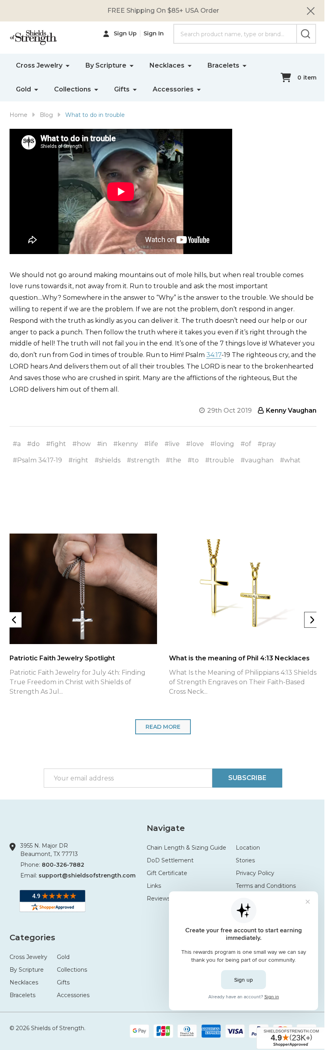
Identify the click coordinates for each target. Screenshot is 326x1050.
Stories (245, 860)
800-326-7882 (63, 864)
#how (81, 444)
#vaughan (257, 460)
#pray (267, 444)
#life (151, 444)
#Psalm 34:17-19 (37, 460)
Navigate (166, 828)
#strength (143, 460)
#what (290, 460)
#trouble (219, 460)
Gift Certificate (167, 873)
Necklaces (166, 65)
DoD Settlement (170, 860)
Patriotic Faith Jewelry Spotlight (62, 658)
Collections (72, 89)
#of (246, 444)
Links (154, 885)
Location (248, 847)
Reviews (158, 898)
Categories (32, 937)
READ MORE (163, 726)
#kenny (125, 444)
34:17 (213, 355)
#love (195, 444)
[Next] (312, 620)
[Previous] (14, 620)
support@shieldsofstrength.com (87, 875)
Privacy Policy (255, 873)
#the (173, 460)
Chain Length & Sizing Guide (186, 847)
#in (102, 444)
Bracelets (223, 65)
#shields (107, 460)
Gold (23, 89)
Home (18, 114)
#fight (56, 444)
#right (78, 460)
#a (17, 444)
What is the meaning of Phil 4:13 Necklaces (239, 658)
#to (193, 460)
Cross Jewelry (39, 65)
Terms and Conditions (266, 885)
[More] (68, 65)
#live (172, 444)
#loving (222, 444)
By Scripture (105, 65)
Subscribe (247, 778)
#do (33, 444)
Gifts (122, 89)
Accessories (173, 89)
